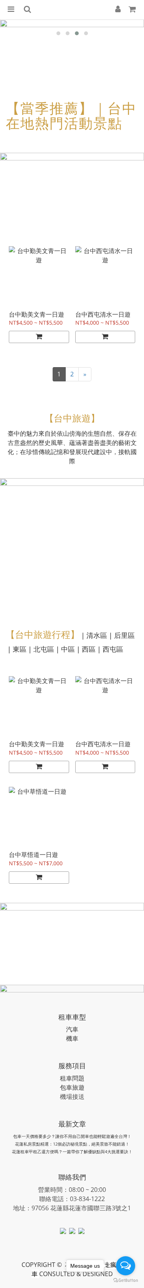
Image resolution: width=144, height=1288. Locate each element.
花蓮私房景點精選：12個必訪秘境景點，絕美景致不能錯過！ (72, 1144)
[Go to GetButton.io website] (125, 1280)
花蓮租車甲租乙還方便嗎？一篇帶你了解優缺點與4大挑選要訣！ (72, 1151)
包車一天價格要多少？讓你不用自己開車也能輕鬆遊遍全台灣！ (72, 1136)
